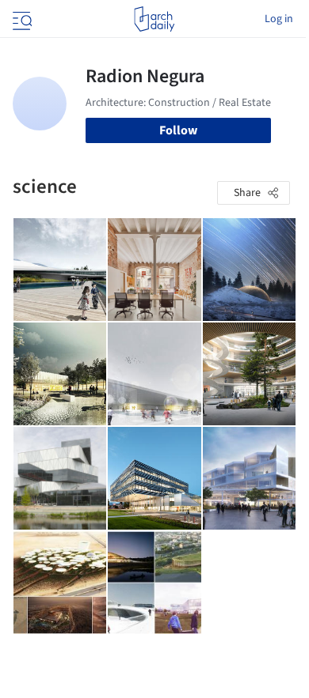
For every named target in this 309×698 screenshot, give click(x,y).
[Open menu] (21, 19)
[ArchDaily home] (154, 19)
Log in (279, 19)
